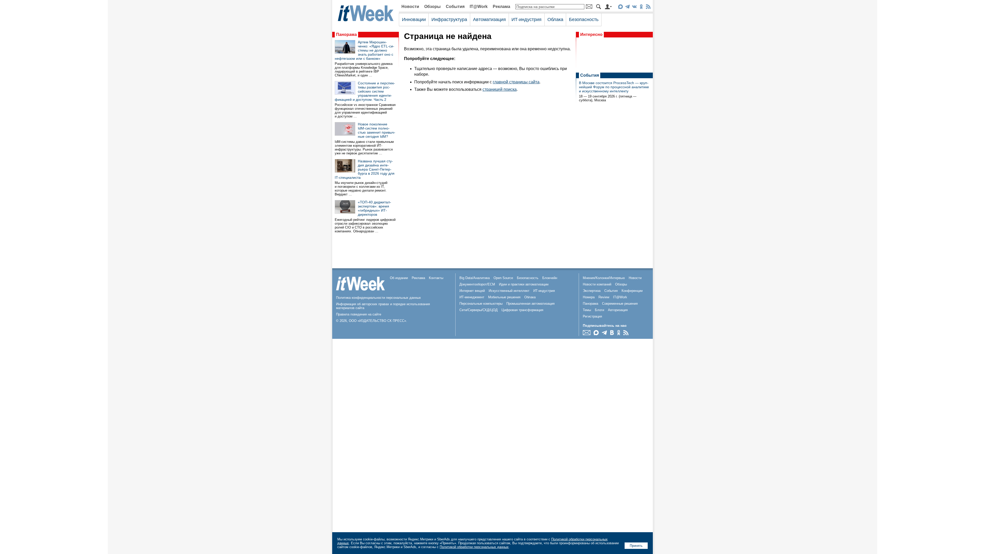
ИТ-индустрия (526, 19)
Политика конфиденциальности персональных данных (378, 298)
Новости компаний (597, 284)
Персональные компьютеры (481, 303)
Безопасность (583, 19)
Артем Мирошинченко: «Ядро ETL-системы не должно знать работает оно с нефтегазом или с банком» (364, 50)
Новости (410, 6)
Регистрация (592, 316)
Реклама (501, 6)
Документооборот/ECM (477, 284)
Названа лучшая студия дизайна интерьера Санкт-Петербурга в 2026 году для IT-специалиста (365, 169)
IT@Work (479, 6)
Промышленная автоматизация (530, 303)
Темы (587, 310)
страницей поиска (499, 89)
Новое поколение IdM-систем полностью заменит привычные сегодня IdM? (376, 130)
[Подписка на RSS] (648, 7)
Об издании (399, 278)
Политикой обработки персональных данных (474, 547)
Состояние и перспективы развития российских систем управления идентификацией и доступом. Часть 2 (365, 91)
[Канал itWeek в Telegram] (627, 7)
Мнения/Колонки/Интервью (604, 278)
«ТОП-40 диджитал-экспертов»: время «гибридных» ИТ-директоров (374, 208)
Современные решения (620, 303)
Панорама (346, 34)
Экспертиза (591, 291)
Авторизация (618, 310)
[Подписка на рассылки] (588, 334)
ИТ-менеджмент (471, 297)
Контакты (436, 278)
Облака (555, 19)
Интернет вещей (472, 291)
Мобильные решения (504, 297)
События (455, 6)
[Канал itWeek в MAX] (620, 7)
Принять (636, 546)
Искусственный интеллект (509, 291)
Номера (589, 297)
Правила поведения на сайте (358, 314)
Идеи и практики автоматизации (523, 284)
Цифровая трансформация (522, 310)
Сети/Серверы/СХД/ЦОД (478, 310)
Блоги (599, 310)
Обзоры (432, 6)
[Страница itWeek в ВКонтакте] (634, 7)
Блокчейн (549, 278)
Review (603, 297)
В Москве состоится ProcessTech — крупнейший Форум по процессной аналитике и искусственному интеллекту (614, 87)
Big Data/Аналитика (474, 278)
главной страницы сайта (516, 82)
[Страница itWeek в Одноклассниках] (641, 7)
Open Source (503, 278)
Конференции (632, 291)
